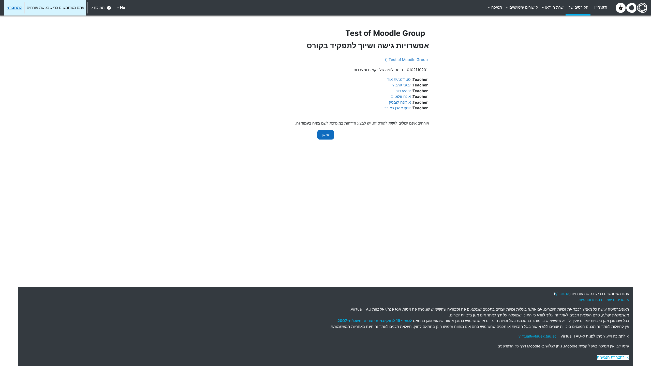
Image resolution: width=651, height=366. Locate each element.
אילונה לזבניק (400, 102)
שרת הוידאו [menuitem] (554, 7)
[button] (120, 8)
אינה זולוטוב (401, 96)
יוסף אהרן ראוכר (397, 107)
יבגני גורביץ (401, 85)
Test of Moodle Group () (406, 59)
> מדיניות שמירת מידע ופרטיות (604, 299)
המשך (326, 134)
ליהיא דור (403, 90)
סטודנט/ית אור (399, 79)
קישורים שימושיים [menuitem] (523, 7)
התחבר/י (14, 7)
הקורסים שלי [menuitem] (578, 7)
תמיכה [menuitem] (496, 7)
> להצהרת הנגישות (613, 357)
